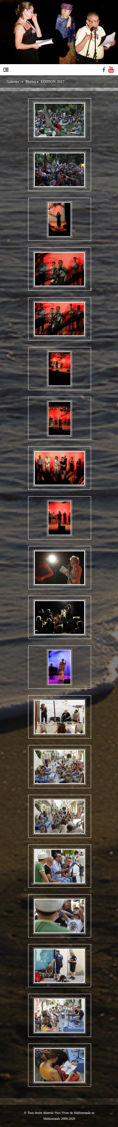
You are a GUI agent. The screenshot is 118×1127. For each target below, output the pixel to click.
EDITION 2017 (53, 81)
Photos (31, 81)
